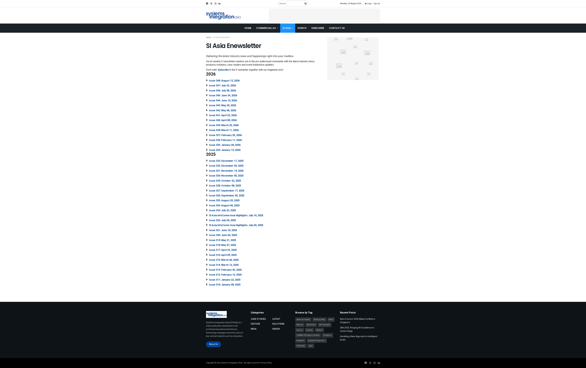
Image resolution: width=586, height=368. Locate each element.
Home (247, 28)
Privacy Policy (266, 362)
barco (299, 330)
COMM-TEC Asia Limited (308, 335)
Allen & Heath (303, 319)
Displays (301, 345)
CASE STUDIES (258, 319)
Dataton (300, 340)
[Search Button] (306, 3)
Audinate (311, 324)
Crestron (327, 335)
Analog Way (319, 319)
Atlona (300, 324)
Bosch (319, 330)
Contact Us (337, 28)
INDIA (253, 329)
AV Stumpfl (324, 324)
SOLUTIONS (278, 324)
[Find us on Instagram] (215, 3)
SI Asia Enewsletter (221, 37)
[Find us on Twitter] (211, 3)
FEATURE (255, 324)
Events (302, 28)
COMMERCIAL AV (266, 28)
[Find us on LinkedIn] (219, 3)
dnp (311, 345)
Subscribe (317, 28)
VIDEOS (276, 329)
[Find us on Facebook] (207, 3)
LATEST (276, 319)
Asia (331, 319)
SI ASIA (287, 28)
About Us (213, 344)
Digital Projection (316, 340)
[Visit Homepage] (223, 15)
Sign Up (377, 3)
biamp (309, 330)
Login (369, 3)
